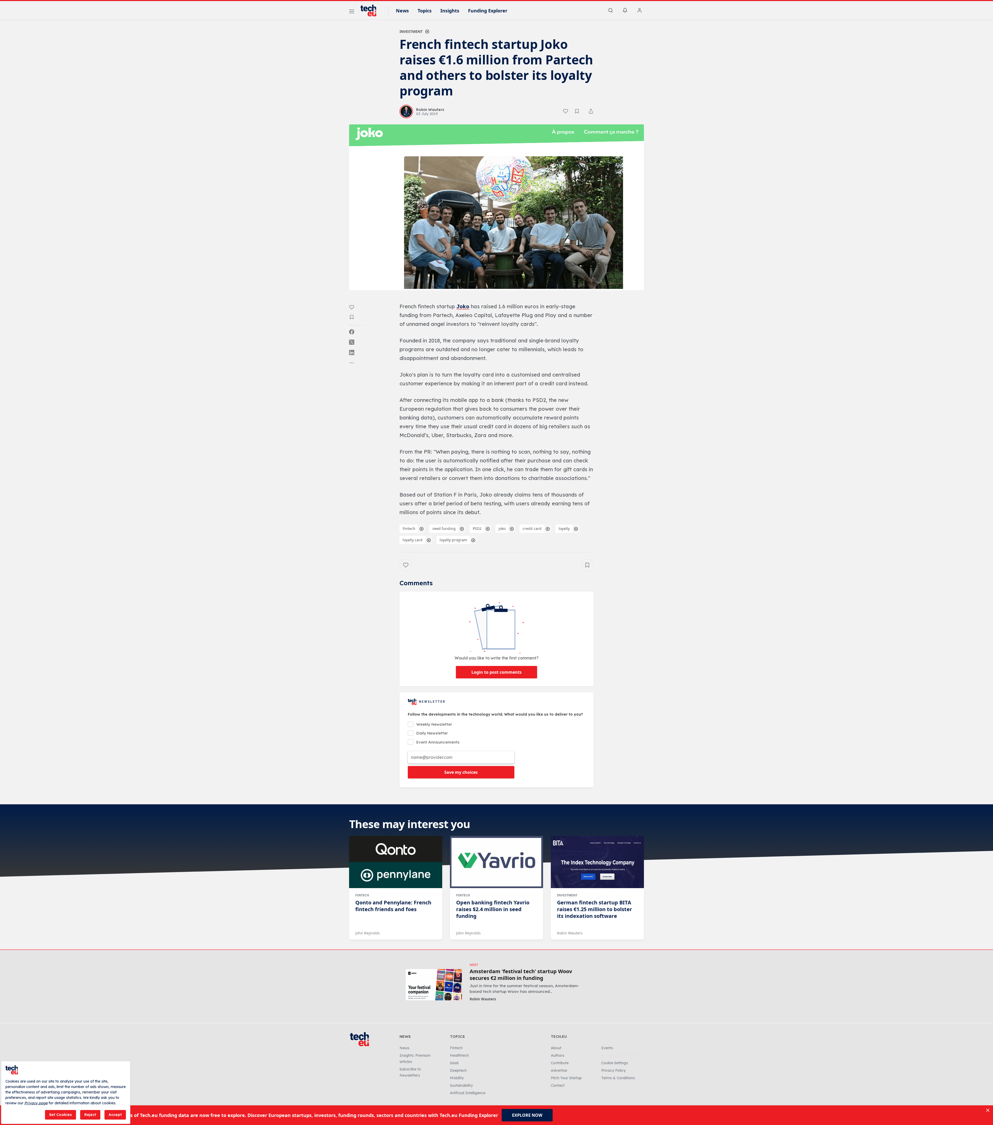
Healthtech (459, 1055)
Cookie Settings (614, 1063)
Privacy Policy (613, 1070)
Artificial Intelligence (467, 1093)
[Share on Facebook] (351, 331)
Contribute (560, 1063)
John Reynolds (367, 933)
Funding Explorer (487, 11)
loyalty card (413, 539)
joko (502, 528)
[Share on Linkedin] (351, 352)
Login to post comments (496, 672)
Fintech (409, 528)
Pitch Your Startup (566, 1078)
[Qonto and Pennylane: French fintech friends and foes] (395, 862)
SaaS (454, 1063)
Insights (449, 11)
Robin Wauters (570, 933)
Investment (411, 31)
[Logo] (370, 11)
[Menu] (351, 12)
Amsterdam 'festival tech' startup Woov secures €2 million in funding (521, 974)
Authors (557, 1055)
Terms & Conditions (618, 1078)
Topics (425, 11)
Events (607, 1048)
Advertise (559, 1070)
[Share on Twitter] (351, 342)
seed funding (444, 528)
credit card (532, 528)
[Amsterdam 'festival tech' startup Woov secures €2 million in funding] (434, 984)
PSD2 (477, 528)
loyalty (564, 528)
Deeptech (458, 1070)
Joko (462, 306)
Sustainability (461, 1085)
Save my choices (461, 772)
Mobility (457, 1078)
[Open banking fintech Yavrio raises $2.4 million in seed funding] (496, 862)
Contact (558, 1085)
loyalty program (453, 539)
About (556, 1048)
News (402, 11)
